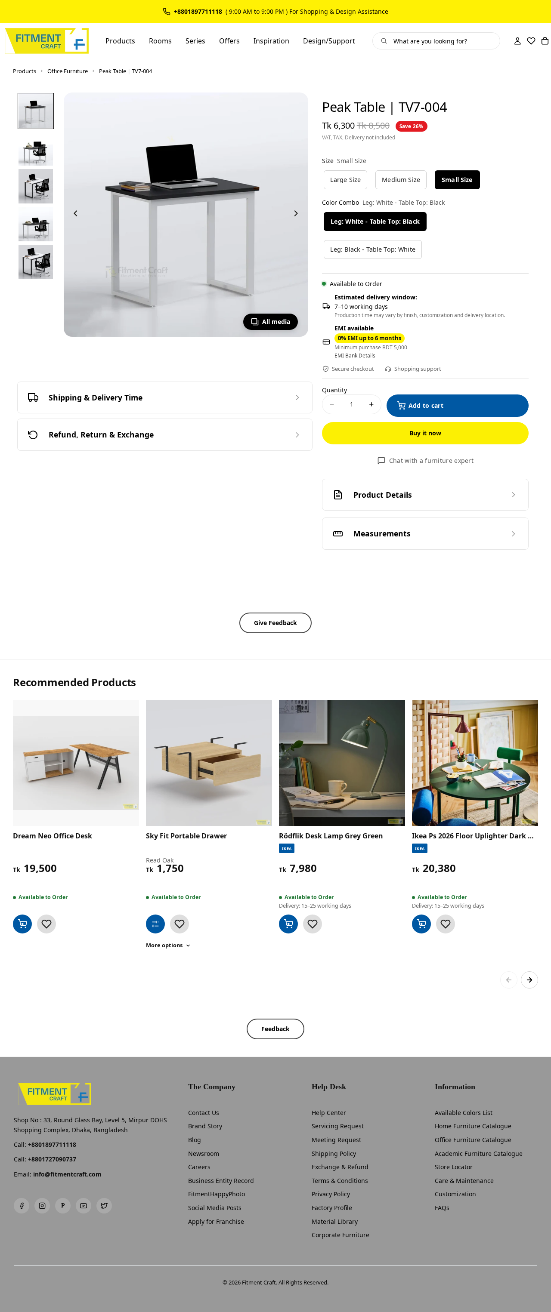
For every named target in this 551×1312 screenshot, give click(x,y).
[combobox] (443, 41)
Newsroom (203, 1153)
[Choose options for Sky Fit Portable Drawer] (155, 924)
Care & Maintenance (464, 1180)
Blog (194, 1140)
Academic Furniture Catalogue (479, 1153)
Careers (199, 1167)
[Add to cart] (22, 924)
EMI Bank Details (354, 355)
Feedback (275, 1029)
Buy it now (425, 433)
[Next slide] (298, 214)
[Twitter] (104, 1205)
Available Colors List (463, 1113)
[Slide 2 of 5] (36, 148)
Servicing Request (338, 1126)
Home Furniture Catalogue (473, 1126)
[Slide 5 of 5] (36, 262)
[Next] (529, 980)
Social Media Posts (214, 1208)
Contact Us (203, 1113)
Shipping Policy (334, 1153)
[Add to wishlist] (46, 924)
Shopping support (417, 369)
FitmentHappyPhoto (216, 1194)
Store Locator (454, 1167)
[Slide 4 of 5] (36, 224)
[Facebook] (21, 1205)
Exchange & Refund (340, 1167)
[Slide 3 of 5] (36, 186)
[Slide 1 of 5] (36, 110)
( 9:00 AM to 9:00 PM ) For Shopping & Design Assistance (307, 11)
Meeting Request (336, 1140)
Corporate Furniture (340, 1235)
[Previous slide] (73, 214)
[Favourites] (531, 41)
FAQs (442, 1208)
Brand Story (205, 1126)
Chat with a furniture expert (431, 460)
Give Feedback (275, 623)
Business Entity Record (221, 1180)
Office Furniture (67, 71)
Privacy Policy (331, 1194)
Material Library (335, 1221)
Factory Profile (332, 1208)
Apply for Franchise (216, 1221)
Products (24, 71)
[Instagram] (42, 1205)
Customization (455, 1194)
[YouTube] (83, 1205)
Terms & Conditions (340, 1180)
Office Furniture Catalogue (473, 1140)
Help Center (329, 1113)
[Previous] (508, 980)
